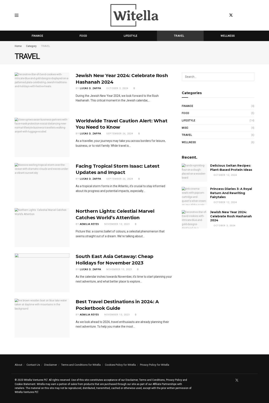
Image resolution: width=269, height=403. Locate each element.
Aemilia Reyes (89, 224)
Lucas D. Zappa (90, 88)
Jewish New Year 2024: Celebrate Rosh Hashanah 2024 (231, 216)
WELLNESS (228, 35)
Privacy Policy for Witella (154, 364)
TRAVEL (179, 35)
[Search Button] (250, 77)
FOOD (83, 35)
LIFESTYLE (130, 35)
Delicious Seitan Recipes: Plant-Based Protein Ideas (231, 168)
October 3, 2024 (116, 88)
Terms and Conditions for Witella (81, 364)
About (18, 364)
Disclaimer (50, 364)
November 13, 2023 (116, 224)
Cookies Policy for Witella (120, 364)
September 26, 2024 (119, 133)
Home (18, 46)
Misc (185, 127)
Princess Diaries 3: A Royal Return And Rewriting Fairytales (231, 193)
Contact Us (33, 364)
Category (31, 46)
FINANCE (37, 35)
